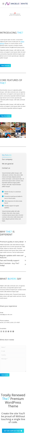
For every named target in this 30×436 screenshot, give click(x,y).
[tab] (7, 155)
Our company (7, 159)
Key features (7, 155)
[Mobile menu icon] (3, 4)
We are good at (7, 164)
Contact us (6, 168)
